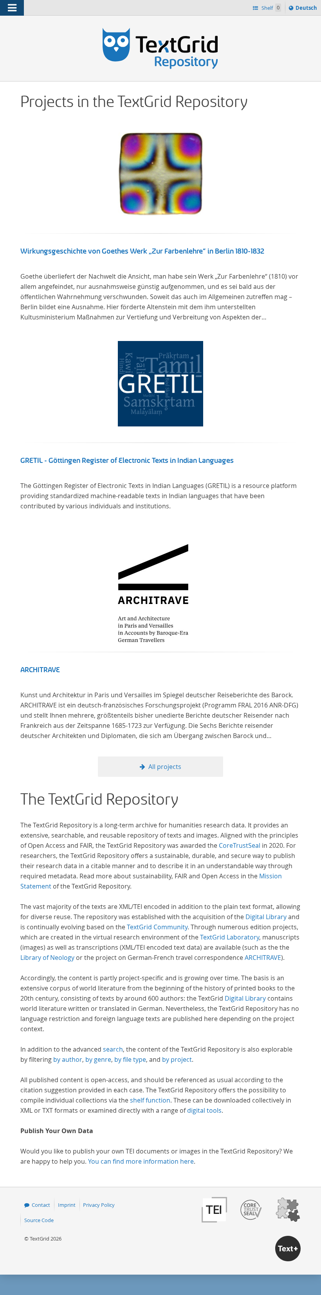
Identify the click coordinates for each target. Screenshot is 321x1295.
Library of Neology (47, 957)
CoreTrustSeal (239, 845)
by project (177, 1059)
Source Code (39, 1220)
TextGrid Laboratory (229, 937)
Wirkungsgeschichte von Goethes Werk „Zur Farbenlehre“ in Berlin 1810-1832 (142, 251)
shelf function (150, 1100)
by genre (98, 1059)
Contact (41, 1204)
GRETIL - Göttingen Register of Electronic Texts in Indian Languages (127, 460)
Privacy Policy (99, 1204)
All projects (164, 766)
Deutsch (307, 9)
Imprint (67, 1204)
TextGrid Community (157, 927)
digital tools (204, 1110)
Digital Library (266, 916)
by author (67, 1059)
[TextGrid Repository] (160, 30)
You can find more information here (141, 1161)
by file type (130, 1059)
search (113, 1049)
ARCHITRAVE (40, 670)
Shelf (270, 7)
